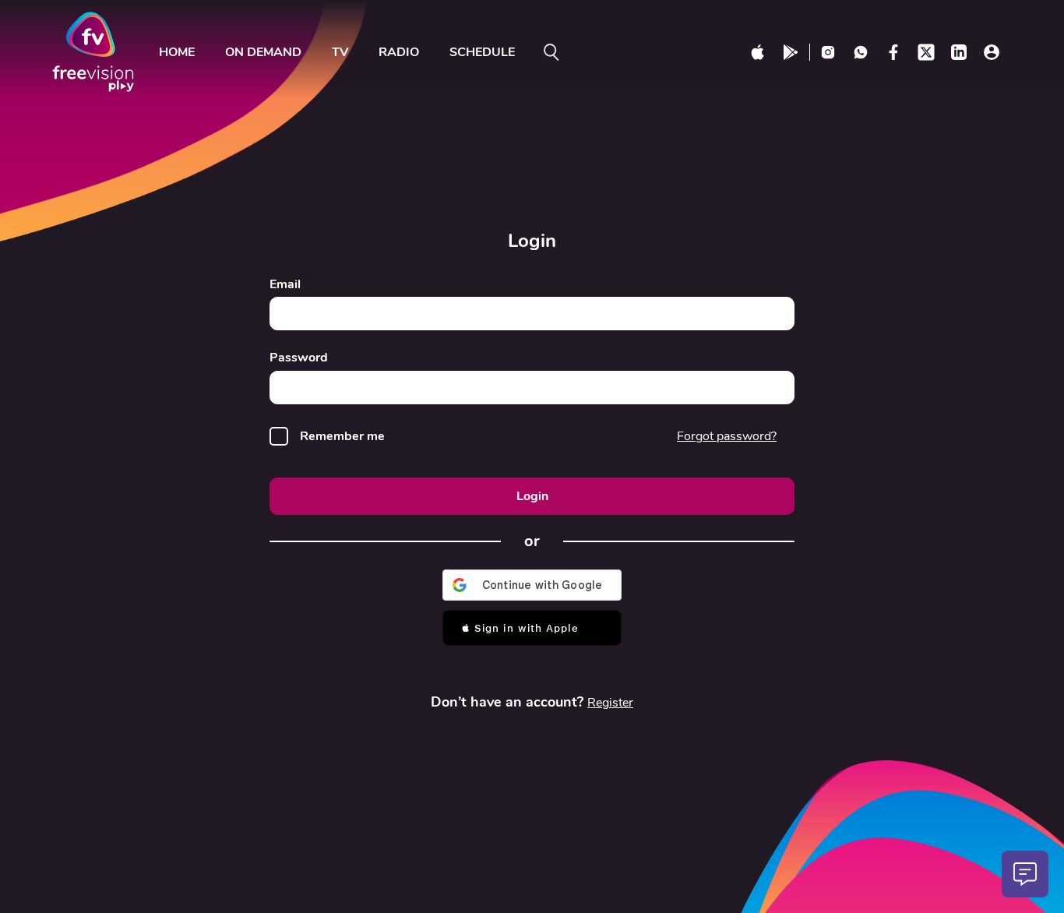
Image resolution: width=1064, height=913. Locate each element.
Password (299, 358)
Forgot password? (727, 436)
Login (532, 496)
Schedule (482, 52)
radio (399, 52)
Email (285, 285)
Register (610, 702)
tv (340, 52)
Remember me (342, 436)
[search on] (551, 52)
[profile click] (991, 52)
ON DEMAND (263, 52)
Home (177, 52)
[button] (532, 628)
